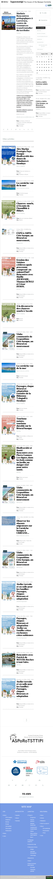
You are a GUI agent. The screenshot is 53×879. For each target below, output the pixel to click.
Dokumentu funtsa (32, 847)
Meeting (18, 289)
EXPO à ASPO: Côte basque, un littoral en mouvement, (24, 237)
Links (4, 836)
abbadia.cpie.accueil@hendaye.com (25, 117)
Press (44, 833)
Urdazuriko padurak (32, 870)
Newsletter (44, 20)
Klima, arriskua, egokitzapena (33, 834)
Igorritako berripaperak (33, 852)
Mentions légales (32, 877)
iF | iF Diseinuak (24, 877)
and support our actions (26, 797)
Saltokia (18, 820)
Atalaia (32, 849)
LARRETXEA (31, 811)
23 (51, 67)
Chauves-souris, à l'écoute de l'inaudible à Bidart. (25, 207)
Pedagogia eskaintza (30, 840)
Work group (19, 349)
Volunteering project (21, 601)
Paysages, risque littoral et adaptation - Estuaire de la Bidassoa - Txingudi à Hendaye (25, 393)
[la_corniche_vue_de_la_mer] (8, 184)
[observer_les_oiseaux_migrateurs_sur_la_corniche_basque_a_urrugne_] (8, 520)
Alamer (32, 831)
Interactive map (32, 844)
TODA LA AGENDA (40, 27)
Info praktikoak (46, 828)
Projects (30, 815)
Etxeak (7, 824)
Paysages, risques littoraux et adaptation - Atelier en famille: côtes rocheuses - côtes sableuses (24, 627)
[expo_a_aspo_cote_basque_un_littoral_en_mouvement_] (8, 231)
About (4, 815)
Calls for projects (44, 823)
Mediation (42, 820)
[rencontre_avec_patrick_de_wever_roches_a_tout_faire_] (8, 659)
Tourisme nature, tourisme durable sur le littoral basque (24, 424)
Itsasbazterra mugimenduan (33, 828)
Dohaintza (7, 819)
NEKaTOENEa (43, 811)
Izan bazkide (8, 826)
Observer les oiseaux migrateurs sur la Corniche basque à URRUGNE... (24, 527)
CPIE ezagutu (8, 817)
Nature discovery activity (22, 188)
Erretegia (32, 867)
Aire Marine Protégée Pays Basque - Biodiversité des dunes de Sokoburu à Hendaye (24, 156)
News (4, 833)
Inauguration (19, 243)
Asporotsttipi (30, 1)
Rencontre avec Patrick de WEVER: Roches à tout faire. (25, 658)
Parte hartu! (8, 828)
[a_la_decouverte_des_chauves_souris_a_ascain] (8, 312)
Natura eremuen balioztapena (32, 864)
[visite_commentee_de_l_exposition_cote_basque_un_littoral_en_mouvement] (8, 340)
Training (18, 33)
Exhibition (39, 39)
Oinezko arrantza (32, 820)
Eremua (7, 822)
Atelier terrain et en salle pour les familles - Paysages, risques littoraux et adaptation (24, 591)
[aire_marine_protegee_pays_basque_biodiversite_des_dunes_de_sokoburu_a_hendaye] (8, 155)
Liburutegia (33, 855)
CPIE (4, 811)
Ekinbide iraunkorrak (32, 824)
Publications (8, 830)
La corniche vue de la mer (24, 184)
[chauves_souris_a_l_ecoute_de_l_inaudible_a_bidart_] (8, 210)
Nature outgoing (20, 166)
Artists (42, 818)
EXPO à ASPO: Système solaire (42, 83)
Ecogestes (33, 817)
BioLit (31, 837)
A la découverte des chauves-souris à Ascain (24, 308)
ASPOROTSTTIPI (19, 811)
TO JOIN (44, 13)
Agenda (17, 815)
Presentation (46, 830)
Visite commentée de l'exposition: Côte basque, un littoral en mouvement (24, 340)
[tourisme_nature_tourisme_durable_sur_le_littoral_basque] (8, 425)
